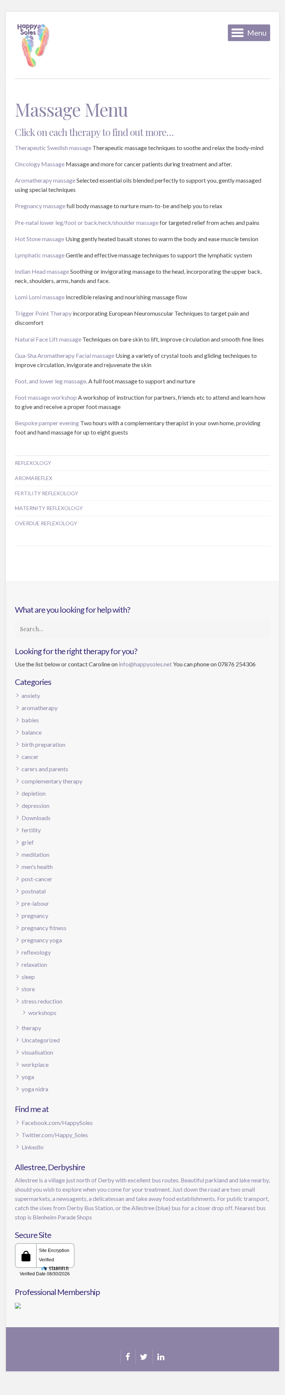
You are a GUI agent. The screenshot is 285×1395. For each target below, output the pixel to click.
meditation (35, 854)
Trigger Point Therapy (43, 313)
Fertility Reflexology (46, 493)
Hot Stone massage (39, 238)
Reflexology (33, 463)
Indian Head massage (42, 271)
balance (32, 732)
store (28, 988)
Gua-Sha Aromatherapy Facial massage (64, 355)
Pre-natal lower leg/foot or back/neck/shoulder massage (86, 222)
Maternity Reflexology (49, 508)
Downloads (36, 817)
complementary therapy (52, 781)
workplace (35, 1064)
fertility (31, 829)
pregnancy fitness (44, 927)
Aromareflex (33, 478)
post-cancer (37, 878)
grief (28, 842)
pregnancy (35, 915)
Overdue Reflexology (46, 523)
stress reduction (42, 1001)
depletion (34, 793)
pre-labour (35, 903)
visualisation (37, 1052)
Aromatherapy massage (45, 180)
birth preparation (43, 744)
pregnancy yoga (42, 939)
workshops (42, 1012)
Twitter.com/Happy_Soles (55, 1134)
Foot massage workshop (46, 397)
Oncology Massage (40, 163)
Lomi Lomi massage (40, 296)
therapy (31, 1027)
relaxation (34, 964)
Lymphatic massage (40, 255)
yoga (28, 1076)
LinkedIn (32, 1147)
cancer (30, 756)
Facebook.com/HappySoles (57, 1122)
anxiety (31, 695)
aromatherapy (40, 707)
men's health (37, 866)
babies (30, 719)
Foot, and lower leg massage (50, 380)
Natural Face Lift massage (48, 339)
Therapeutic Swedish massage (53, 147)
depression (35, 805)
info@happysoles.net (145, 663)
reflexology (36, 952)
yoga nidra (35, 1088)
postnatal (34, 891)
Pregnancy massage (40, 205)
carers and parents (45, 768)
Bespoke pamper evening (47, 422)
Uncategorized (41, 1039)
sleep (28, 976)
